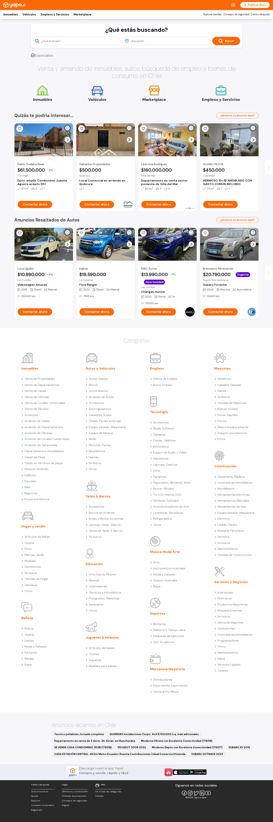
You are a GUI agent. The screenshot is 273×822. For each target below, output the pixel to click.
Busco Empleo (162, 385)
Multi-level (224, 598)
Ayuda (34, 796)
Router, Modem (163, 489)
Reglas (65, 805)
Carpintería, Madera (230, 477)
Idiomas (94, 580)
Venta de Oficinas (37, 397)
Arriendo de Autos (101, 397)
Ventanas (31, 585)
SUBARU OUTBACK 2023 (207, 754)
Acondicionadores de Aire (171, 507)
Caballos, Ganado (229, 385)
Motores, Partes (100, 445)
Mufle (92, 439)
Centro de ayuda (260, 14)
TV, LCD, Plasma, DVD (167, 495)
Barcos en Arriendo (102, 513)
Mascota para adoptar (233, 427)
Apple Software (163, 428)
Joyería (29, 635)
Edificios (30, 475)
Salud (221, 659)
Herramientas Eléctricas (233, 495)
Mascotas (222, 368)
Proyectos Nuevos (37, 499)
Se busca (31, 573)
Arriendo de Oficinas (38, 433)
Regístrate (36, 809)
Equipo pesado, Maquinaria (107, 427)
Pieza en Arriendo (36, 469)
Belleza (27, 618)
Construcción (225, 466)
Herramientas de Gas (231, 507)
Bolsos (29, 628)
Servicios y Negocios (231, 582)
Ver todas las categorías (108, 791)
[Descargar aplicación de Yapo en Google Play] (198, 772)
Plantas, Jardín (34, 555)
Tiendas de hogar (36, 579)
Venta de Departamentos (42, 385)
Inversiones (225, 592)
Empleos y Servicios (55, 14)
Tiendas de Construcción (234, 555)
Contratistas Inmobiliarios (234, 483)
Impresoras (160, 458)
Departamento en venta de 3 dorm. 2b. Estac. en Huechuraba (94, 740)
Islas (27, 487)
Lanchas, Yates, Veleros (105, 525)
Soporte (35, 800)
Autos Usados (98, 379)
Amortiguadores (100, 409)
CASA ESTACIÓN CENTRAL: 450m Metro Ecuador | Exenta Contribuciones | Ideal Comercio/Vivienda (119, 754)
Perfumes (31, 653)
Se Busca (95, 463)
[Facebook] (184, 793)
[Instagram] (190, 793)
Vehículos (29, 14)
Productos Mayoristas (232, 604)
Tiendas (99, 796)
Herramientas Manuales (233, 501)
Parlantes (159, 477)
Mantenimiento (227, 549)
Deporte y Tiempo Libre (169, 630)
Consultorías (226, 628)
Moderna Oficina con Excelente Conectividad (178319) (176, 740)
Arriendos (31, 415)
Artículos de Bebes (37, 537)
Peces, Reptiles (227, 415)
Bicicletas (159, 624)
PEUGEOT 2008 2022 (132, 747)
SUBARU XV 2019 (239, 747)
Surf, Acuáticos (163, 642)
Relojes (29, 659)
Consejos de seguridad (236, 14)
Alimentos (224, 379)
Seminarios (96, 604)
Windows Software (166, 501)
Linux (156, 471)
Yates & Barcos (98, 496)
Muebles (30, 561)
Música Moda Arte (165, 552)
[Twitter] (196, 793)
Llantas (94, 457)
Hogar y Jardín (33, 526)
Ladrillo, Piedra (227, 525)
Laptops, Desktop (165, 465)
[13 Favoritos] (19, 128)
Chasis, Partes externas (105, 421)
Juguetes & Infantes (102, 637)
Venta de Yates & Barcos (106, 531)
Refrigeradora (162, 519)
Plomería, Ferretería (230, 531)
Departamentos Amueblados (44, 451)
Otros (28, 591)
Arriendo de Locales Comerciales (47, 439)
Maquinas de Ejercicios (168, 636)
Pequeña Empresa (229, 610)
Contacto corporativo (42, 805)
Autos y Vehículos (100, 368)
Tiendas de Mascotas (232, 403)
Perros (221, 421)
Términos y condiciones (75, 791)
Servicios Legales (228, 664)
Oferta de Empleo (165, 379)
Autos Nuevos (98, 391)
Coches (94, 654)
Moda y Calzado (36, 646)
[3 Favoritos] (81, 233)
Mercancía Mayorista (167, 669)
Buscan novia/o (227, 409)
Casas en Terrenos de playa (43, 463)
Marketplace (82, 14)
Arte (156, 562)
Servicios (223, 537)
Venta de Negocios (230, 622)
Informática (161, 447)
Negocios (31, 493)
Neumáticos (97, 451)
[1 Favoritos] (205, 233)
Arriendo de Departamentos (44, 427)
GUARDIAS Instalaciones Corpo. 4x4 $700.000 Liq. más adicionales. (154, 734)
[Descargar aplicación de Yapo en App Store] (181, 772)
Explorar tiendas (213, 14)
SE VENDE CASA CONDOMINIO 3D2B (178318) (83, 747)
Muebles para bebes (102, 666)
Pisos (28, 549)
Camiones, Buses (100, 415)
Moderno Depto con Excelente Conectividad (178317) (187, 747)
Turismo (222, 671)
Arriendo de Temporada (41, 445)
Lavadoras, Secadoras (168, 513)
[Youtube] (208, 793)
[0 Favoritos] (143, 128)
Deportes (157, 613)
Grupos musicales (165, 580)
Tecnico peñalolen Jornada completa (79, 734)
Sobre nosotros (39, 791)
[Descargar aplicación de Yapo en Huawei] (168, 772)
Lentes (29, 641)
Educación (94, 564)
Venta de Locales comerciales (45, 403)
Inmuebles (10, 14)
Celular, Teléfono (164, 440)
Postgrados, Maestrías (104, 598)
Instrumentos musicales (169, 568)
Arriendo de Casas (37, 421)
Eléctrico (223, 519)
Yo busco (95, 537)
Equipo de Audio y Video (170, 452)
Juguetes (95, 660)
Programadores (228, 641)
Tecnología (159, 412)
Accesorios (96, 403)
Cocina (29, 543)
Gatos (221, 391)
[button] (67, 140)
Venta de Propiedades (40, 379)
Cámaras (159, 434)
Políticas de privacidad (74, 796)
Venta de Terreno (36, 409)
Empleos (157, 368)
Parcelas (30, 481)
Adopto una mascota (232, 433)
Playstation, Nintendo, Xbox (172, 483)
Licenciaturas (98, 586)
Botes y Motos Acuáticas (106, 519)
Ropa (28, 664)
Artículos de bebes (102, 648)
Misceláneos (225, 489)
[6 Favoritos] (19, 233)
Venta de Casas (35, 391)
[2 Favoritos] (81, 128)
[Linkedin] (202, 793)
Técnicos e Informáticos (105, 592)
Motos (93, 385)
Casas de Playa (35, 457)
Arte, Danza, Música (102, 574)
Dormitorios (33, 567)
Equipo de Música (101, 433)
